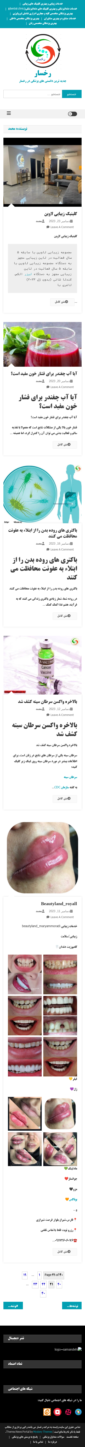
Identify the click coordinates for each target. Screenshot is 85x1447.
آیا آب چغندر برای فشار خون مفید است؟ (44, 374)
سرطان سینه (70, 777)
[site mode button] (72, 114)
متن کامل (60, 302)
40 (43, 1293)
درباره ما (52, 1442)
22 (43, 1284)
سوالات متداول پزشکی (53, 1437)
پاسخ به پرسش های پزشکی (25, 1437)
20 (59, 1284)
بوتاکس (73, 1199)
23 (35, 1284)
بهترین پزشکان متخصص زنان (43, 23)
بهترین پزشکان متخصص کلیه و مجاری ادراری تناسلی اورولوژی (43, 13)
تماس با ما (38, 1442)
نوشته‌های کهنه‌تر (10, 1306)
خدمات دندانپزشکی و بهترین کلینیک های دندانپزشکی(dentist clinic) (42, 9)
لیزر (28, 274)
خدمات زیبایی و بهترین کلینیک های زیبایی (42, 4)
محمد (39, 221)
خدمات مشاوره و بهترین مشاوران (60, 18)
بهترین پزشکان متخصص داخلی (24, 18)
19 (24, 1275)
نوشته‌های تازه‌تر (70, 1306)
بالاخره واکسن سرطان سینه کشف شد (47, 702)
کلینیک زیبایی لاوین (60, 214)
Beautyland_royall (59, 904)
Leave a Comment (62, 227)
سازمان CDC (61, 787)
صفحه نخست (72, 1437)
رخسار (42, 74)
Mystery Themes (42, 1432)
